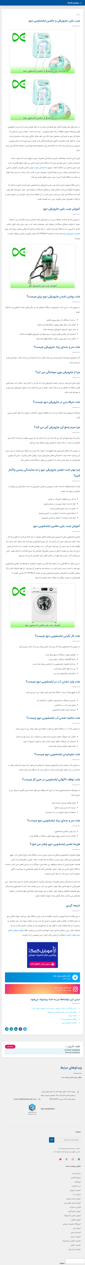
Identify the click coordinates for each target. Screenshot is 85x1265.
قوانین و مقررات (75, 1207)
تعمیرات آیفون (75, 1245)
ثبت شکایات (76, 1186)
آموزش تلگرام (76, 1219)
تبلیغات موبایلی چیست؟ (69, 1019)
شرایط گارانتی (76, 1177)
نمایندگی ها (76, 1173)
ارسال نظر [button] (10, 1046)
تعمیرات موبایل (75, 1190)
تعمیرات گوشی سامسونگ (71, 1240)
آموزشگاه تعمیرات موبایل (72, 1224)
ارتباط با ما (77, 1194)
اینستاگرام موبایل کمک (62, 989)
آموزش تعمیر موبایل (73, 1198)
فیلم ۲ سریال (73, 1016)
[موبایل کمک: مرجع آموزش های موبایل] (73, 3)
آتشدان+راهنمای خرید (69, 1023)
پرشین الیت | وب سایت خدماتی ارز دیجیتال (62, 1012)
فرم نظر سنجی (75, 1232)
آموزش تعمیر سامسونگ (72, 1215)
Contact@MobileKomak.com (25, 1099)
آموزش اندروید (75, 1236)
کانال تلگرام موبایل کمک (61, 977)
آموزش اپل (77, 1228)
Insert (62, 1263)
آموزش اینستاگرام (74, 1211)
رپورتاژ (78, 14)
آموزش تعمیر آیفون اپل (72, 1203)
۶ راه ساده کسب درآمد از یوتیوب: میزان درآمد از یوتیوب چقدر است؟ (54, 1008)
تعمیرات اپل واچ (75, 1249)
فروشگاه (78, 1181)
